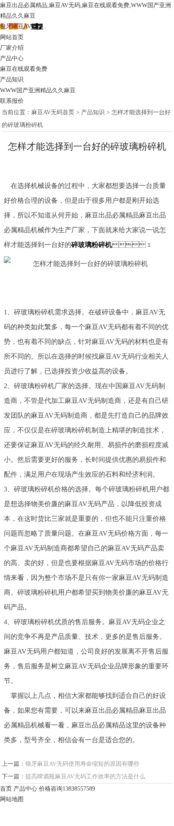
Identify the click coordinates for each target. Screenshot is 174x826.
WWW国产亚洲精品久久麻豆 (38, 90)
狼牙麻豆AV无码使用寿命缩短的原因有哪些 (82, 764)
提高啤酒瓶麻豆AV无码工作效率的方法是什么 (85, 776)
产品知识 (12, 79)
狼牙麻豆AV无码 (21, 26)
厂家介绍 (12, 48)
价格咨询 (67, 789)
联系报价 (12, 101)
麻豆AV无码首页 (52, 112)
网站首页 (12, 37)
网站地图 (12, 799)
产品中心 (12, 58)
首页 (6, 789)
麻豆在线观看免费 (23, 69)
